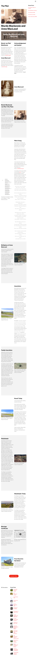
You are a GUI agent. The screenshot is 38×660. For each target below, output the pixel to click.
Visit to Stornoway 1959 (32, 16)
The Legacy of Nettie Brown (16, 612)
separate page (8, 55)
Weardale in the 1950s (16, 608)
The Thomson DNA (31, 12)
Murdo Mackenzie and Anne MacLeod (13, 27)
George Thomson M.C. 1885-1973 (16, 615)
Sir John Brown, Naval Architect (16, 619)
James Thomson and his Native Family (16, 645)
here (20, 172)
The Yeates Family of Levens (32, 8)
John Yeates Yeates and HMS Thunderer (15, 632)
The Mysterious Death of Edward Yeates (16, 637)
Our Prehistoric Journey (32, 10)
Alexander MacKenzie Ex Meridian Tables (16, 627)
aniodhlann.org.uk (20, 168)
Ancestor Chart (13, 576)
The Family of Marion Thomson (16, 641)
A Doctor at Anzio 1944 (15, 623)
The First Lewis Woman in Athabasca (16, 649)
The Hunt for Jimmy (31, 14)
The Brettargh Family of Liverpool (16, 653)
